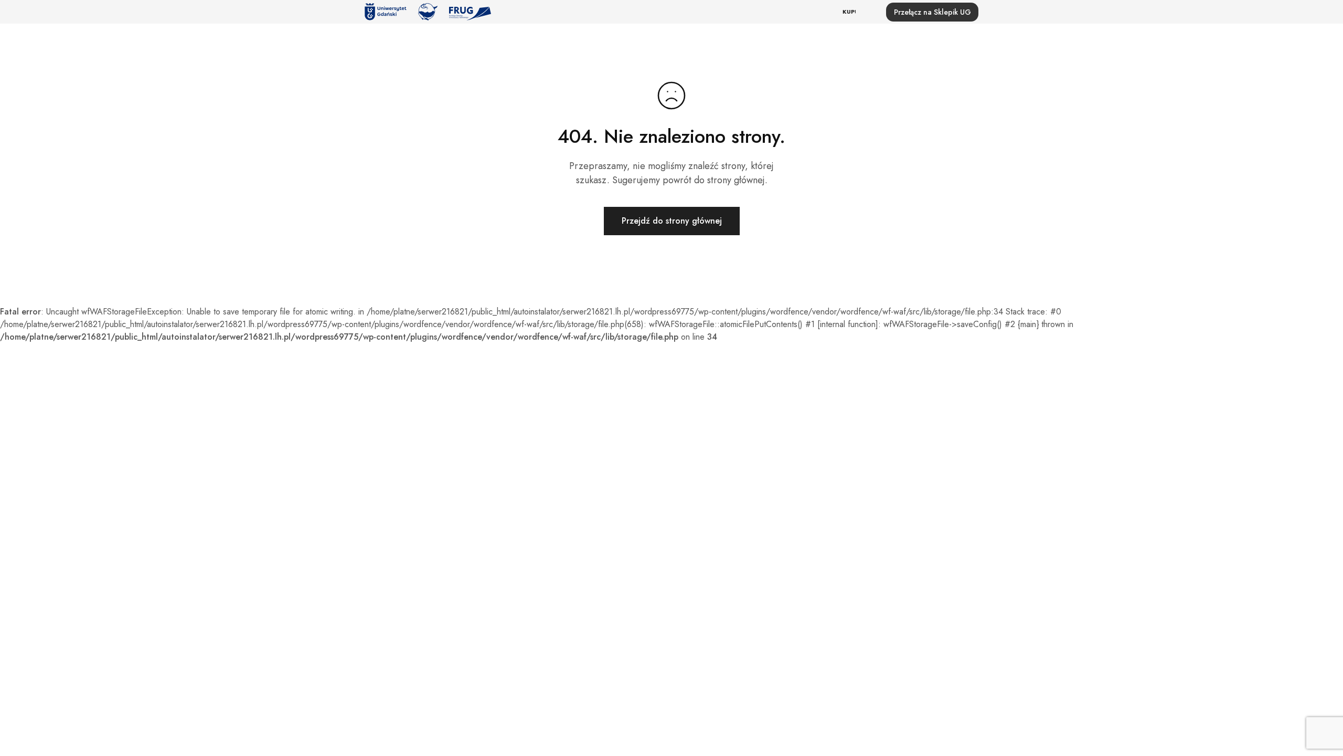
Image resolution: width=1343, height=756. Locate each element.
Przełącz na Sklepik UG (932, 12)
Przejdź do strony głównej (672, 221)
